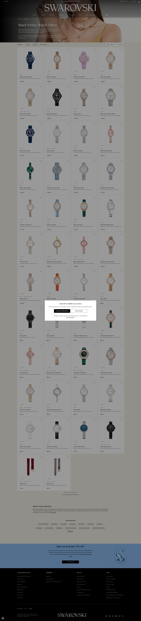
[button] (94, 301)
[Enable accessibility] (2, 618)
